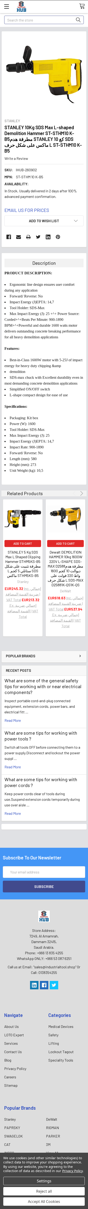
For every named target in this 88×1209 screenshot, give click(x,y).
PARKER (53, 1136)
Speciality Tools (60, 1060)
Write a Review (16, 158)
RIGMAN (52, 1127)
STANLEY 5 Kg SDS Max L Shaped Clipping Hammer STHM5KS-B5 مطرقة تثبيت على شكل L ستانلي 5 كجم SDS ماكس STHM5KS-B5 (23, 564)
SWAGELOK (13, 1136)
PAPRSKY (12, 1127)
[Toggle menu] (6, 6)
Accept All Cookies (44, 1201)
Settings (44, 1181)
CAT (7, 1144)
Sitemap (11, 1085)
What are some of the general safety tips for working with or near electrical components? (42, 686)
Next (81, 493)
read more (12, 720)
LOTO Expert (14, 1035)
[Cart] (83, 6)
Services (11, 1043)
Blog (7, 1060)
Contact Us (13, 1051)
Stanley (10, 1119)
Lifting (53, 1043)
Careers (10, 1077)
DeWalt (51, 1119)
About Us (11, 1026)
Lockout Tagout (61, 1051)
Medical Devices (60, 1026)
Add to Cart (22, 543)
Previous (75, 493)
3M (48, 1144)
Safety (53, 1035)
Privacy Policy (15, 1068)
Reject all (44, 1191)
